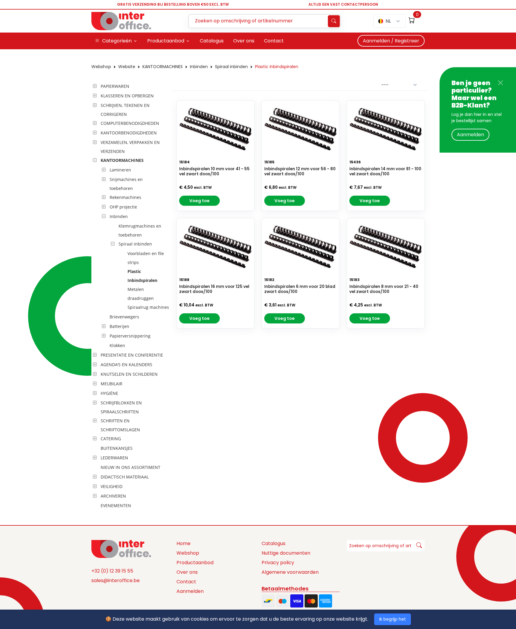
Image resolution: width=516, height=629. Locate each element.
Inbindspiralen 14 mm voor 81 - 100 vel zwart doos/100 (385, 171)
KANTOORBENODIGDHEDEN (129, 133)
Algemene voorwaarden (290, 572)
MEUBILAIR (111, 383)
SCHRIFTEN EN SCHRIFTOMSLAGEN (120, 425)
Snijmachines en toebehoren (126, 184)
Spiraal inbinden (231, 67)
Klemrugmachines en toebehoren (140, 230)
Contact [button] (274, 40)
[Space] (121, 548)
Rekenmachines (125, 197)
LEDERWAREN (114, 458)
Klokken (117, 345)
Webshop (101, 67)
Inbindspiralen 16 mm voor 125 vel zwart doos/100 (214, 289)
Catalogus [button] (212, 40)
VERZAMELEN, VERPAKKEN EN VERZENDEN (130, 146)
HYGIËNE (109, 393)
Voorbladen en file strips (146, 258)
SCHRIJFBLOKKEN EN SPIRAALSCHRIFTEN (121, 407)
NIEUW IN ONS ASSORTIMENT (130, 467)
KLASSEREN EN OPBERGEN (127, 96)
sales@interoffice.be (115, 580)
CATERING (111, 438)
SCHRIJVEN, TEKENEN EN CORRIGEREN (125, 109)
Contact (186, 581)
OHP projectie (123, 207)
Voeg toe (199, 201)
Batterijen (119, 326)
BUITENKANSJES (117, 448)
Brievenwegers (124, 317)
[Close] (500, 82)
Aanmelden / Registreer (391, 40)
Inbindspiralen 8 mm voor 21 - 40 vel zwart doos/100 (383, 289)
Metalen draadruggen (141, 293)
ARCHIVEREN (113, 496)
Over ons (187, 572)
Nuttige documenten (286, 553)
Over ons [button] (243, 40)
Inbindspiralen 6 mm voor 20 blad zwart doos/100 (299, 289)
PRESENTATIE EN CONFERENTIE (132, 355)
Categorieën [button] (117, 40)
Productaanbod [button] (165, 40)
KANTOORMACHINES (162, 67)
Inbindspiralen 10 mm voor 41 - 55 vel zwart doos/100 (214, 171)
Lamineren (120, 170)
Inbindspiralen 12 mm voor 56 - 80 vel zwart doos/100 (300, 171)
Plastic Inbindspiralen (276, 67)
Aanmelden (470, 134)
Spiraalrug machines (148, 307)
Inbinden (199, 67)
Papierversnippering (130, 336)
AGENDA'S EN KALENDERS (126, 364)
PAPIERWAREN (115, 86)
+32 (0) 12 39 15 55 (112, 570)
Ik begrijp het (392, 619)
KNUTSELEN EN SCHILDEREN (129, 374)
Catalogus (273, 543)
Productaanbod (195, 562)
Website (126, 67)
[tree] (130, 296)
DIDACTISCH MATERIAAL (125, 477)
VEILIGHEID (111, 486)
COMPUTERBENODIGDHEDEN (130, 123)
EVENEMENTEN (116, 505)
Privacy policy (278, 562)
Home (183, 543)
